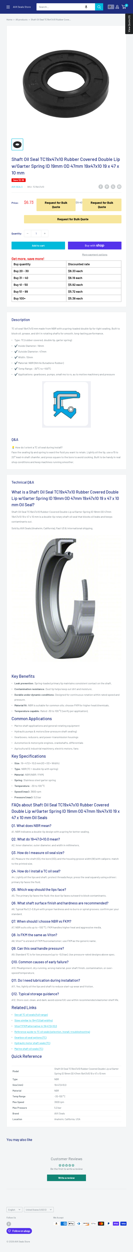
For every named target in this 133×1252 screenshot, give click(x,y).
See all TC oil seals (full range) (31, 1014)
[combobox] (65, 6)
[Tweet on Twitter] (113, 186)
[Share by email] (119, 186)
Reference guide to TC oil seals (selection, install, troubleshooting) (52, 1031)
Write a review (66, 1177)
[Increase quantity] (44, 233)
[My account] (117, 7)
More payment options (94, 254)
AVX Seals (17, 186)
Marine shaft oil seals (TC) (28, 1048)
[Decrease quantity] (27, 233)
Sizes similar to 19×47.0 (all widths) (33, 1020)
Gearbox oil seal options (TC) (30, 1037)
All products (22, 19)
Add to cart (38, 245)
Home (9, 19)
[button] (86, 6)
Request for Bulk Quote (56, 205)
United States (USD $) (36, 1209)
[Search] (99, 6)
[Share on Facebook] (100, 186)
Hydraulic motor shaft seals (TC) (32, 1042)
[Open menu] (8, 7)
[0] (124, 7)
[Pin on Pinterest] (107, 186)
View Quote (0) (129, 23)
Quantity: (17, 233)
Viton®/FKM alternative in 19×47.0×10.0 (35, 1025)
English (11, 1209)
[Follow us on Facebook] (8, 1224)
